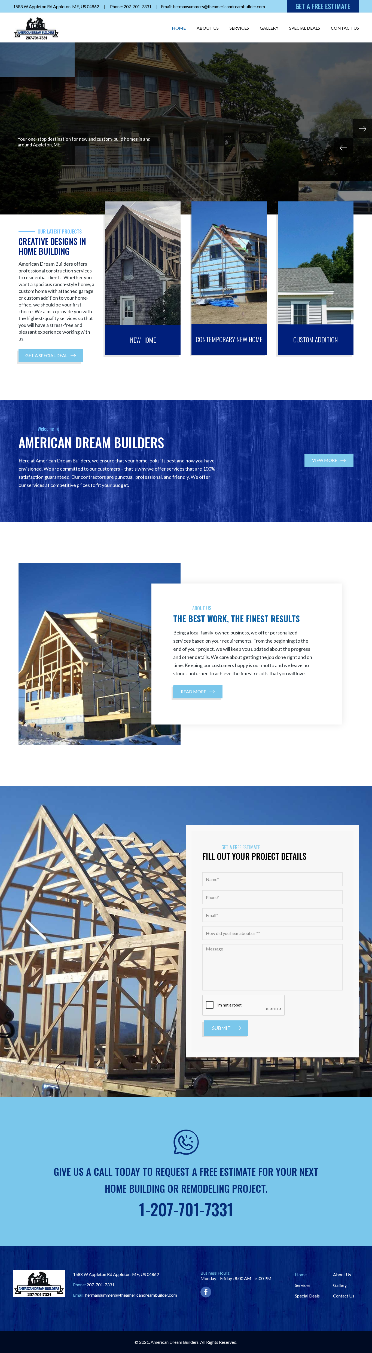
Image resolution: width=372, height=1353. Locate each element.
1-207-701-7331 (186, 1209)
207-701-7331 (100, 1284)
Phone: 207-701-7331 (130, 6)
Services (239, 27)
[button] (51, 355)
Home (179, 27)
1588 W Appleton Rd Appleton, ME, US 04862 (56, 6)
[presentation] (243, 1005)
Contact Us (345, 27)
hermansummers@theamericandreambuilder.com (131, 1294)
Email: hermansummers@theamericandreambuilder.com (213, 6)
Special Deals (304, 27)
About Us (208, 27)
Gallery (269, 27)
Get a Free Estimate (322, 6)
